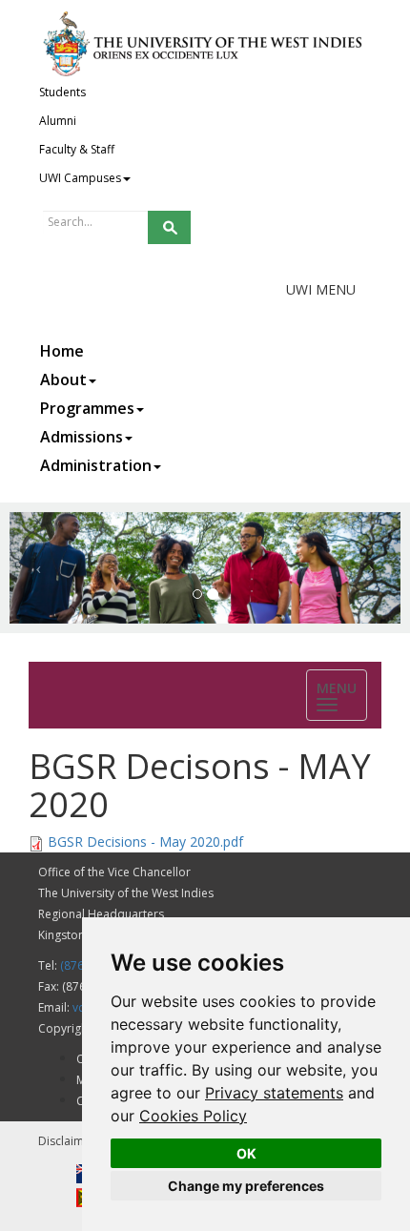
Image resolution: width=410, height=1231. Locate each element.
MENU (342, 696)
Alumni (57, 121)
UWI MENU (321, 289)
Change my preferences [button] (246, 1186)
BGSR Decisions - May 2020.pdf (145, 841)
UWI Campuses (80, 178)
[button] (39, 568)
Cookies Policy (193, 1115)
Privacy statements (274, 1092)
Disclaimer (66, 1141)
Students (62, 92)
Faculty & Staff (76, 149)
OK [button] (246, 1153)
